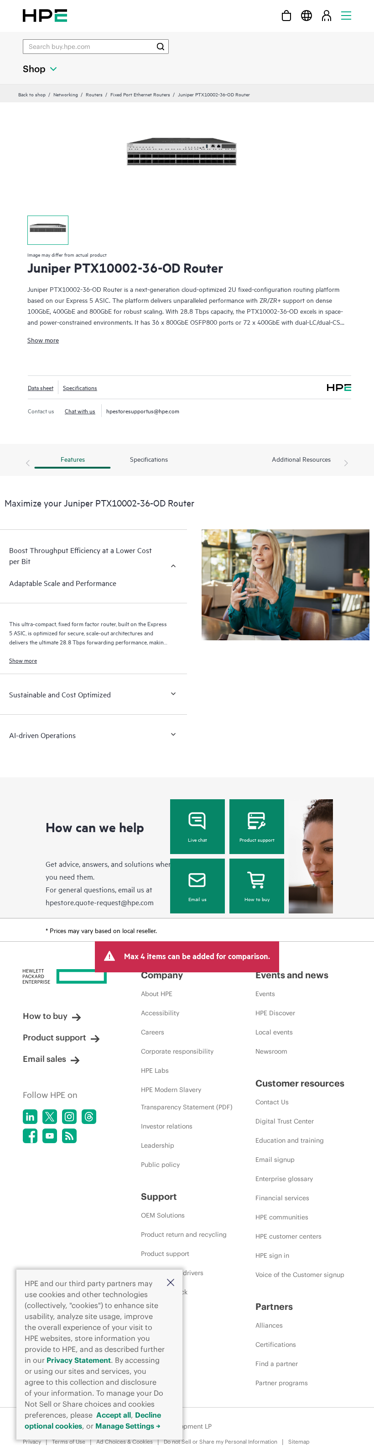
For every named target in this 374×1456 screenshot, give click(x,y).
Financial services (282, 1198)
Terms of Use (68, 1441)
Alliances (269, 1325)
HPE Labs (155, 1070)
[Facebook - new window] (30, 1136)
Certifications (275, 1344)
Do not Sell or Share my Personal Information (220, 1441)
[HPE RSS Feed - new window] (69, 1136)
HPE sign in (272, 1255)
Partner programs (281, 1383)
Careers (152, 1032)
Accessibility (160, 1013)
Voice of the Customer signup (299, 1275)
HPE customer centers (288, 1236)
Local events (274, 1032)
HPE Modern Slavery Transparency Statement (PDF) (187, 1098)
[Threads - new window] (89, 1116)
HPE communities (281, 1217)
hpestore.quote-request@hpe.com (100, 902)
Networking (65, 94)
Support (159, 1196)
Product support (257, 839)
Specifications (80, 387)
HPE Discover (275, 1013)
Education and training (289, 1140)
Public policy (160, 1165)
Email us (197, 898)
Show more (43, 339)
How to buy (257, 898)
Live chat (197, 839)
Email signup (275, 1159)
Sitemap (299, 1441)
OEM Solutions (163, 1215)
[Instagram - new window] (69, 1116)
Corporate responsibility (177, 1051)
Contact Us (272, 1102)
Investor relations (166, 1126)
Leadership (157, 1145)
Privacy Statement (79, 1360)
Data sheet (40, 387)
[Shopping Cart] (286, 15)
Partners (274, 1306)
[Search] (160, 46)
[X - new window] (49, 1116)
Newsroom (271, 1051)
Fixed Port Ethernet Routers (140, 94)
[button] (170, 1283)
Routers (94, 94)
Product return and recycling (184, 1234)
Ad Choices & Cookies (124, 1441)
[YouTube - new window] (49, 1136)
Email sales (44, 1059)
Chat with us (80, 410)
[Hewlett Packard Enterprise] (45, 15)
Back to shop (32, 94)
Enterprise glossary (284, 1179)
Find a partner (276, 1364)
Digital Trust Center (284, 1121)
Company (162, 975)
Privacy (32, 1441)
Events (265, 994)
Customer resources (299, 1083)
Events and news (291, 975)
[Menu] (346, 15)
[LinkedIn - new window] (30, 1116)
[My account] (326, 15)
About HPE (156, 994)
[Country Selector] (306, 15)
